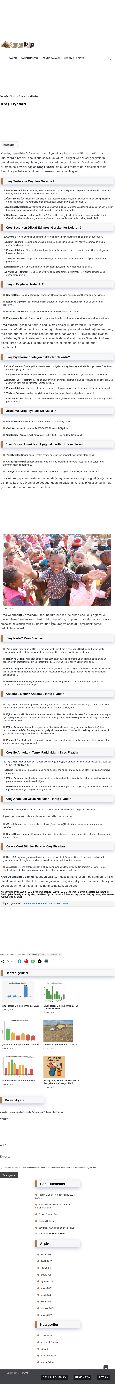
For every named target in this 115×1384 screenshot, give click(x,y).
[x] (39, 961)
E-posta (6, 1156)
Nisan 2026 (46, 1254)
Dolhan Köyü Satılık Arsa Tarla (60, 1044)
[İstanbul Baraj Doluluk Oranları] (18, 1077)
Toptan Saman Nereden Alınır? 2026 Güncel (45, 903)
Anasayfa (4, 96)
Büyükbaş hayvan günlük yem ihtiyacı (57, 1228)
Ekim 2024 (46, 1301)
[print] (46, 961)
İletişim (104, 1377)
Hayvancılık (46, 1335)
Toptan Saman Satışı (49, 1214)
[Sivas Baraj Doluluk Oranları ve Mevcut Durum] (54, 1002)
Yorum (5, 1119)
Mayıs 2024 (46, 1315)
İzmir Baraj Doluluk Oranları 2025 (20, 1006)
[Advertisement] (57, 19)
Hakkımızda (82, 1377)
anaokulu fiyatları (36, 954)
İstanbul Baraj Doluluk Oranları (19, 1080)
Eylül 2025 (46, 1275)
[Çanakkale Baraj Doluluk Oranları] (19, 1041)
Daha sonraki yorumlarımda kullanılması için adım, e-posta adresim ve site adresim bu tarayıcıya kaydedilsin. (49, 1167)
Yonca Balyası (48, 1362)
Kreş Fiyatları (54, 954)
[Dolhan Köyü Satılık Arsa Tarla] (58, 1041)
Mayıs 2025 (46, 1288)
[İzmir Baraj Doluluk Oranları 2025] (18, 1002)
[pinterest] (26, 961)
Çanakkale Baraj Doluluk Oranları (20, 1044)
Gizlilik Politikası (54, 1377)
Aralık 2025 (46, 1261)
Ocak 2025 (46, 1295)
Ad (3, 1145)
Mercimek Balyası (17, 96)
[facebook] (19, 961)
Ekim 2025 (46, 1268)
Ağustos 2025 (47, 1281)
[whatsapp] (33, 961)
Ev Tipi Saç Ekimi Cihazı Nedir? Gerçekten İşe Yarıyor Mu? (61, 1082)
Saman (44, 1349)
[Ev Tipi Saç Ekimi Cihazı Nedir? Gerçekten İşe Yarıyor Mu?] (54, 1077)
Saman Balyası (46, 1221)
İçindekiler (8, 145)
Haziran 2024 (47, 1308)
